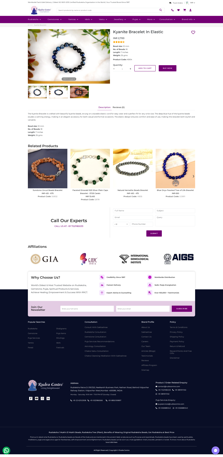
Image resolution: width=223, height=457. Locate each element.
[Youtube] (36, 398)
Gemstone (32, 333)
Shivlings (60, 338)
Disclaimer (175, 358)
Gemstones (53, 19)
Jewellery (118, 19)
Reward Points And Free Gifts (181, 352)
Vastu (102, 19)
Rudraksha (33, 19)
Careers (144, 341)
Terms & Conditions (178, 327)
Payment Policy (177, 341)
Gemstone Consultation (95, 337)
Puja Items (61, 333)
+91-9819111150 (180, 390)
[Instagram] (42, 398)
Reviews (145, 360)
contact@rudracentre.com (169, 386)
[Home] (41, 10)
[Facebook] (30, 398)
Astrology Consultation (95, 346)
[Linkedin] (48, 398)
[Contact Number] (172, 10)
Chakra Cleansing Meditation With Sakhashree (105, 356)
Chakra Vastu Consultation (97, 351)
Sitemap (145, 370)
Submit (154, 233)
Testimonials (147, 356)
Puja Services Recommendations (99, 341)
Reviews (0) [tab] (119, 107)
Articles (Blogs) (148, 351)
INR (191, 3)
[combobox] (121, 224)
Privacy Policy (176, 332)
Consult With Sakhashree (96, 327)
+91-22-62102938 (79, 400)
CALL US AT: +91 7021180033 (68, 226)
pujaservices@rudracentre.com (171, 404)
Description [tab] (104, 107)
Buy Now (167, 68)
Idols (87, 19)
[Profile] (190, 10)
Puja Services (34, 338)
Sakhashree (146, 332)
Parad (30, 348)
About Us (145, 327)
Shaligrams (61, 329)
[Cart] (184, 10)
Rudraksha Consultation (95, 332)
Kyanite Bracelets (40, 25)
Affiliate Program (149, 365)
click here (113, 442)
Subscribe (182, 309)
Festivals (60, 348)
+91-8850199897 (114, 400)
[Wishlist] (178, 10)
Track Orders (177, 3)
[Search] (161, 10)
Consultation (166, 19)
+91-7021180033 (164, 390)
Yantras (72, 19)
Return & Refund (177, 346)
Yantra (31, 343)
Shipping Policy (177, 337)
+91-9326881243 (164, 408)
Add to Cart (145, 68)
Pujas (135, 19)
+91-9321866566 (96, 400)
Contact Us (146, 337)
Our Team (145, 346)
